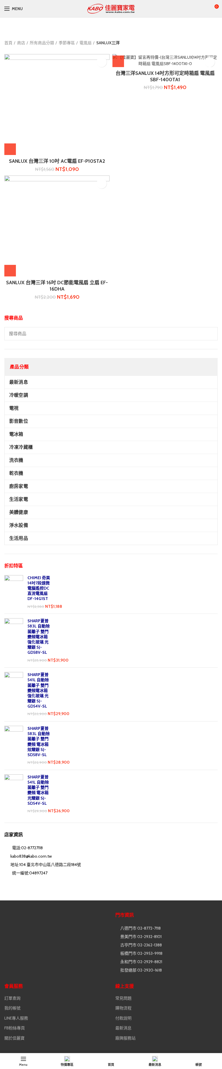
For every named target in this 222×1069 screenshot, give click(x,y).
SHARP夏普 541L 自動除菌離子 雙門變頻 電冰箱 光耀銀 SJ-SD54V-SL (38, 790)
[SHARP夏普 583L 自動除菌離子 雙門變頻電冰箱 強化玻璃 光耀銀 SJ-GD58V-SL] (13, 640)
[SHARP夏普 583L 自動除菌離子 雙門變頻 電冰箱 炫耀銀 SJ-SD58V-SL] (13, 745)
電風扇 (85, 42)
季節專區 (67, 42)
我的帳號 (12, 1008)
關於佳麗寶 (14, 1038)
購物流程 (123, 1008)
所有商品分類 (42, 42)
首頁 (8, 42)
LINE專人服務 (16, 1018)
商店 (21, 42)
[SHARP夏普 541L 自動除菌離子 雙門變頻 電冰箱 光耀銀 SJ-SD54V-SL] (13, 794)
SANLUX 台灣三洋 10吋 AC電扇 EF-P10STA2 (57, 161)
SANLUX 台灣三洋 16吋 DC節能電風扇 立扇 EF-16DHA (57, 286)
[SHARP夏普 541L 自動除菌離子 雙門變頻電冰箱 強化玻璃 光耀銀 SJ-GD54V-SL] (13, 694)
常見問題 (123, 998)
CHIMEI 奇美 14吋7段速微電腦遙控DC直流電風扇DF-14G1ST (38, 588)
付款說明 (123, 1018)
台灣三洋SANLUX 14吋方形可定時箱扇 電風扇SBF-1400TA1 (165, 76)
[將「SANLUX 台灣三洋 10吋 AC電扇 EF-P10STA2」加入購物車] (10, 149)
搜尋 (210, 333)
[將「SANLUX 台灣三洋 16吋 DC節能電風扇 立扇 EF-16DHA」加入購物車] (10, 270)
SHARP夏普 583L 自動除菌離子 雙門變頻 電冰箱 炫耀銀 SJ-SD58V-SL (38, 741)
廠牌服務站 (125, 1038)
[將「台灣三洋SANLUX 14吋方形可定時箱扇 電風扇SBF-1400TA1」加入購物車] (118, 61)
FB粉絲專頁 (14, 1028)
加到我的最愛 (102, 62)
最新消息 (123, 1028)
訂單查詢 (12, 998)
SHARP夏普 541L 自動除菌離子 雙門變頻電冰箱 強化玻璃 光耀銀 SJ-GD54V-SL (38, 690)
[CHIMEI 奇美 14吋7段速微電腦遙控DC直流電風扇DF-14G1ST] (13, 592)
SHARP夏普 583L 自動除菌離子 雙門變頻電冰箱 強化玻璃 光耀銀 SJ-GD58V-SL (38, 636)
